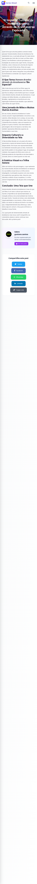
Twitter (19, 264)
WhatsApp (19, 277)
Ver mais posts (22, 243)
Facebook (19, 271)
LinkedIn (20, 284)
